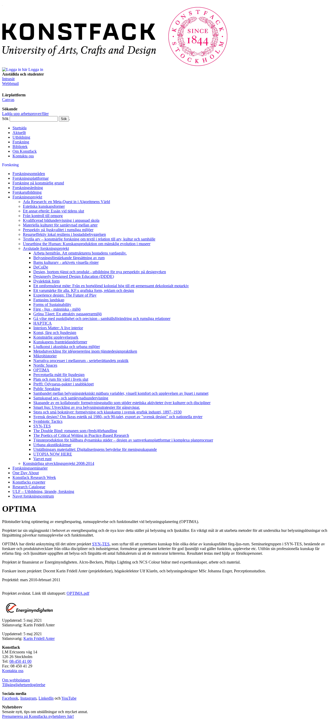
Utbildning (21, 137)
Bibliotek (20, 146)
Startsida (19, 128)
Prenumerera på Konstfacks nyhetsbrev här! (38, 716)
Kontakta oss (23, 156)
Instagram (28, 698)
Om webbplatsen (16, 680)
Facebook (10, 698)
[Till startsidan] (115, 65)
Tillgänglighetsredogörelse (23, 684)
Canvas (8, 99)
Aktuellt (19, 132)
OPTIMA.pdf (78, 593)
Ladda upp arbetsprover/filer (25, 113)
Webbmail (10, 83)
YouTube (68, 698)
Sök (5, 118)
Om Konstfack (24, 151)
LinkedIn (46, 698)
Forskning (20, 142)
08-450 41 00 (20, 661)
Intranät (8, 79)
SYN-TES (101, 544)
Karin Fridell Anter (39, 638)
